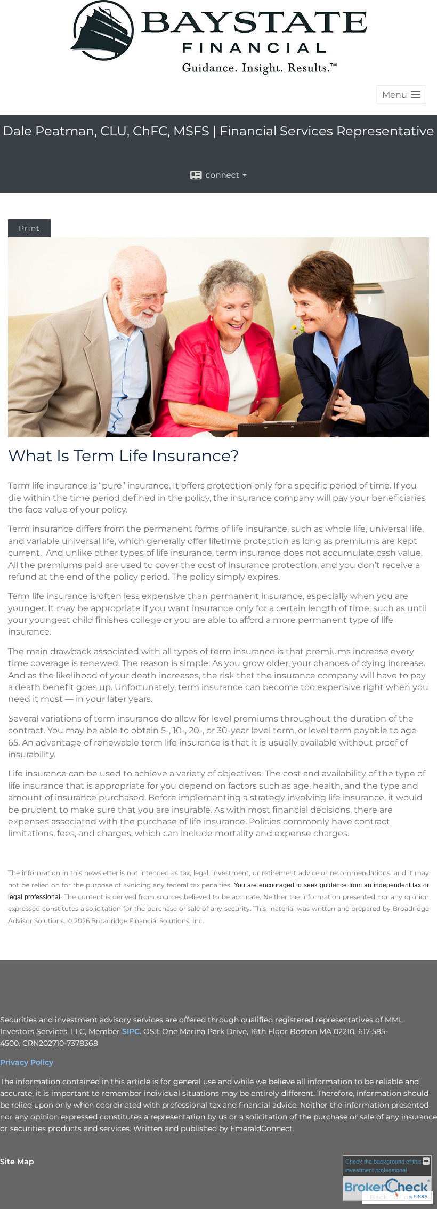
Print (29, 228)
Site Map (17, 1161)
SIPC (131, 1031)
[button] (401, 94)
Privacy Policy (26, 1062)
